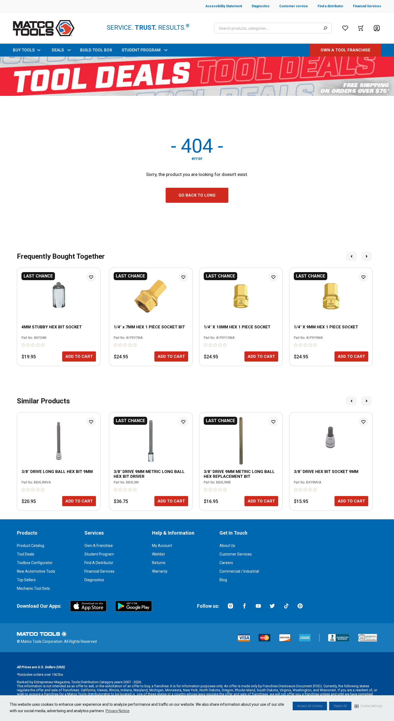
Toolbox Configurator (35, 563)
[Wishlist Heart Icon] (91, 277)
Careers (226, 563)
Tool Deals (25, 554)
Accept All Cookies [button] (309, 706)
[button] (368, 706)
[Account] (376, 28)
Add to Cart (79, 356)
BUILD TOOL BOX (96, 50)
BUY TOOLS (24, 50)
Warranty (160, 571)
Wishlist (158, 554)
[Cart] (361, 28)
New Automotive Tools (36, 571)
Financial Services (99, 571)
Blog (223, 580)
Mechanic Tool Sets (33, 588)
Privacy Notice (117, 711)
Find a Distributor (98, 563)
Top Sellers (26, 580)
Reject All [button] (340, 706)
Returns (158, 563)
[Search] (325, 28)
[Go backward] (351, 256)
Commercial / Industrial (239, 571)
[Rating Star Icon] (23, 345)
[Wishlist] (345, 28)
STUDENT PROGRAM (141, 50)
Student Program (99, 554)
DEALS (58, 50)
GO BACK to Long (197, 195)
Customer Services (236, 554)
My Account (162, 545)
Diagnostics (94, 580)
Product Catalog (30, 545)
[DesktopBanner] (197, 76)
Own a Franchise (98, 545)
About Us (227, 545)
